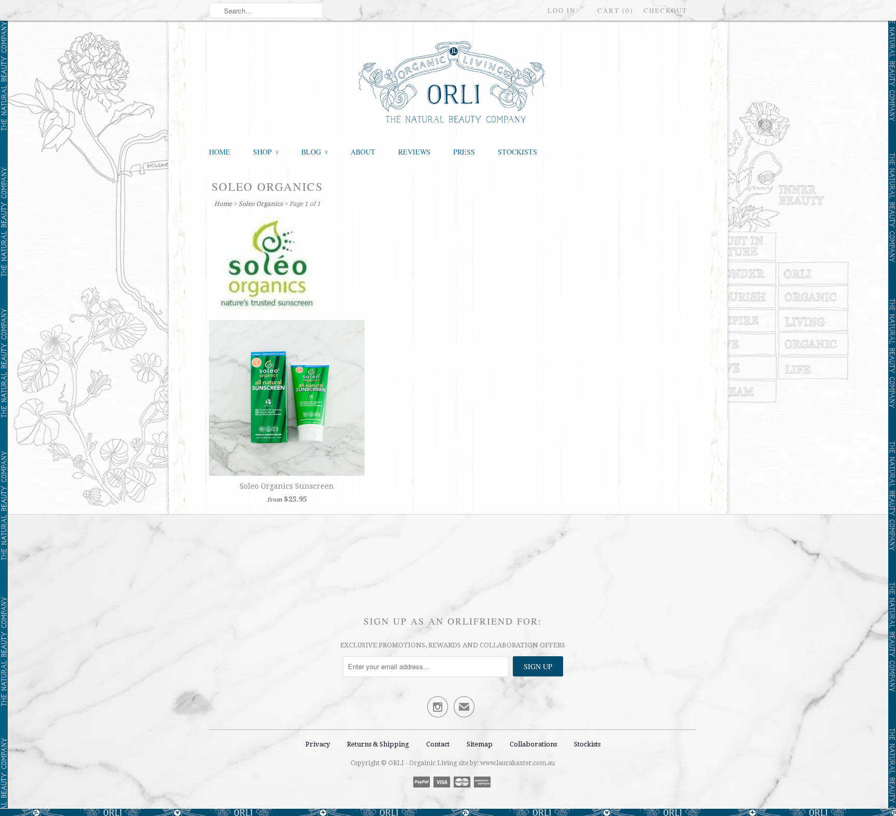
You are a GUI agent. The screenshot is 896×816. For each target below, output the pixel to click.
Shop (265, 152)
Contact (438, 744)
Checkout (665, 10)
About (363, 152)
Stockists (517, 152)
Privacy (317, 744)
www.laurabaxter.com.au (517, 763)
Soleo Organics (267, 186)
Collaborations (533, 744)
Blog (314, 152)
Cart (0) (615, 10)
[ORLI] (452, 83)
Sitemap (480, 744)
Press (464, 152)
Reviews (414, 152)
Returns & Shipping (379, 744)
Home (219, 152)
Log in (562, 10)
